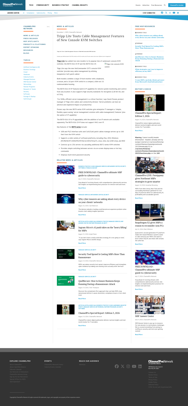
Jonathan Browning (152, 185)
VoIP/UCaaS (27, 99)
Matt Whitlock (148, 229)
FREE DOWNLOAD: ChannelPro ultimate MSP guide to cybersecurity (147, 269)
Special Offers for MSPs (18, 379)
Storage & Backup (29, 96)
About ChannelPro (16, 364)
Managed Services (29, 79)
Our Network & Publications (19, 372)
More (56, 13)
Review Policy (152, 375)
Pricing (50, 13)
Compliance (30, 13)
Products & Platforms (35, 44)
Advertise (145, 5)
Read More (82, 188)
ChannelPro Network (75, 32)
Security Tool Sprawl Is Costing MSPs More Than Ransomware (149, 47)
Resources (28, 50)
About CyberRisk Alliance (18, 367)
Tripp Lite (61, 61)
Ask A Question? (15, 382)
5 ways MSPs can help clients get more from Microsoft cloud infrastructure (149, 81)
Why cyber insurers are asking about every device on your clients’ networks (149, 36)
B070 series (76, 127)
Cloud (25, 72)
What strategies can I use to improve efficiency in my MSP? (149, 70)
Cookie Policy (152, 382)
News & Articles (31, 35)
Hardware (27, 74)
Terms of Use (152, 377)
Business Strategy (60, 5)
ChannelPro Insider (177, 5)
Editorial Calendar (16, 369)
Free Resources (156, 5)
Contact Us (152, 372)
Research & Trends (30, 89)
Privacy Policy (152, 380)
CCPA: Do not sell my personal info (160, 387)
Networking (27, 84)
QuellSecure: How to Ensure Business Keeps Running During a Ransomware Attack (149, 59)
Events (138, 5)
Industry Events (29, 77)
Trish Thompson (94, 288)
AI (23, 13)
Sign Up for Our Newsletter (19, 377)
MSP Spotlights (31, 41)
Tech (31, 5)
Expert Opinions (31, 47)
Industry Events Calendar (52, 367)
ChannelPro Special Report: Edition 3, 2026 (99, 313)
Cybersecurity (42, 5)
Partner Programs (29, 87)
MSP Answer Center (30, 82)
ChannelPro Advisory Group (18, 374)
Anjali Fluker (93, 234)
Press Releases (31, 38)
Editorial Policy (153, 385)
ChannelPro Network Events (53, 364)
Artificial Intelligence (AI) (32, 67)
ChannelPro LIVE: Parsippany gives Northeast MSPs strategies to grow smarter (149, 178)
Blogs (26, 53)
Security (26, 91)
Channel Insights (80, 5)
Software (27, 94)
